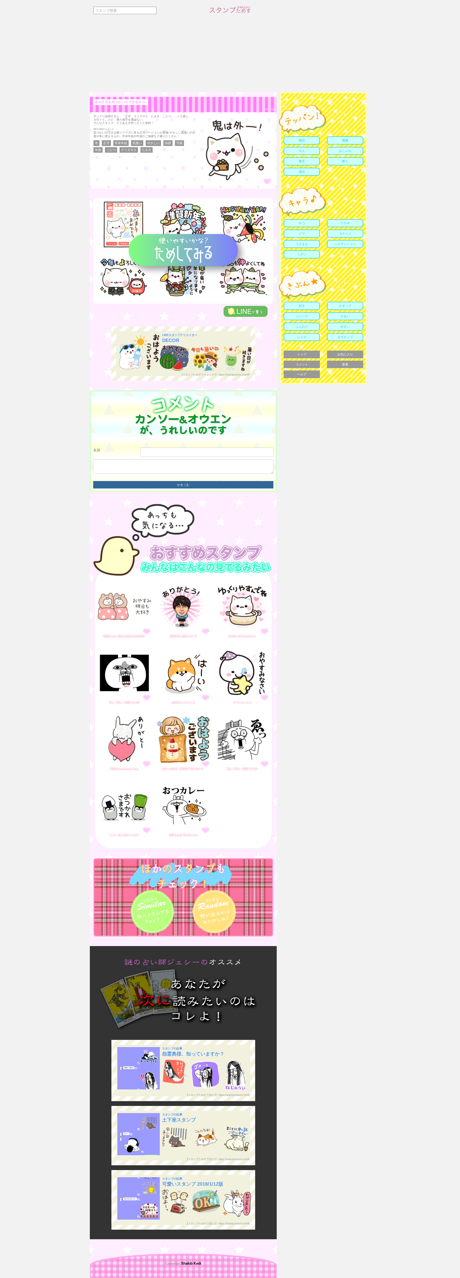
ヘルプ (301, 374)
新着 (345, 364)
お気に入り (345, 354)
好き (302, 306)
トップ (301, 354)
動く (345, 161)
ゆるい (345, 326)
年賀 (98, 150)
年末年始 (121, 143)
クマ (302, 233)
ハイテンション (345, 244)
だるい (345, 316)
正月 (106, 143)
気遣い (137, 143)
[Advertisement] (230, 56)
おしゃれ (345, 151)
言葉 (179, 143)
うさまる (302, 244)
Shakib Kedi (190, 1263)
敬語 (302, 140)
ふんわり (302, 326)
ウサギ (345, 223)
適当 (302, 172)
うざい (301, 254)
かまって (345, 306)
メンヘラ (302, 316)
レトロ (301, 337)
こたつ (111, 150)
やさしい (153, 143)
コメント (302, 364)
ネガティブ (345, 337)
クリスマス (129, 150)
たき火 (146, 150)
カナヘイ (345, 233)
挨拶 (168, 143)
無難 (345, 140)
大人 (302, 151)
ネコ (302, 223)
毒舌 (302, 161)
